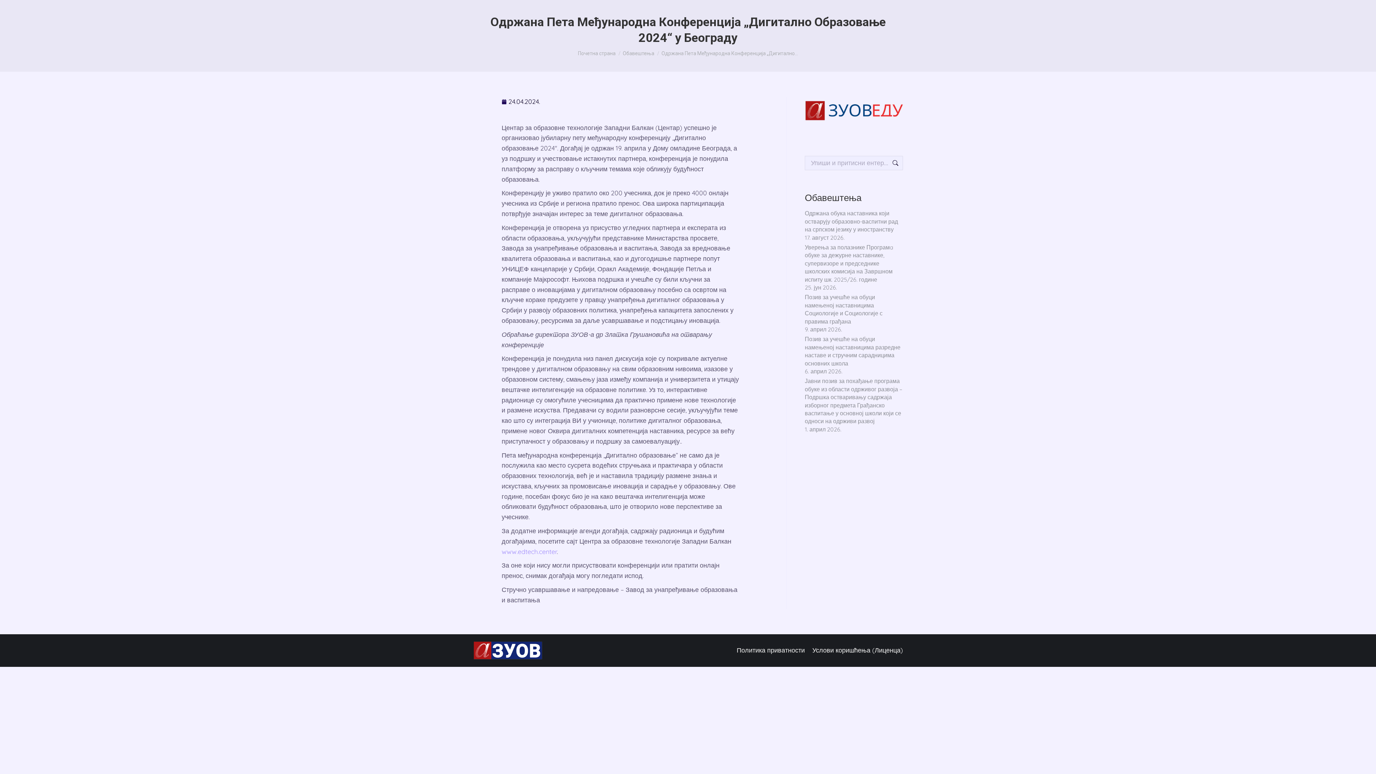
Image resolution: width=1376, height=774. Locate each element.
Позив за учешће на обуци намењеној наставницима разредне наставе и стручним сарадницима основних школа (852, 351)
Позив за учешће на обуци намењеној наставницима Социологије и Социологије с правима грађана (844, 309)
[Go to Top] (1361, 759)
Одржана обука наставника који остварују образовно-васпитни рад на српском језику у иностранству (851, 221)
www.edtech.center (529, 552)
